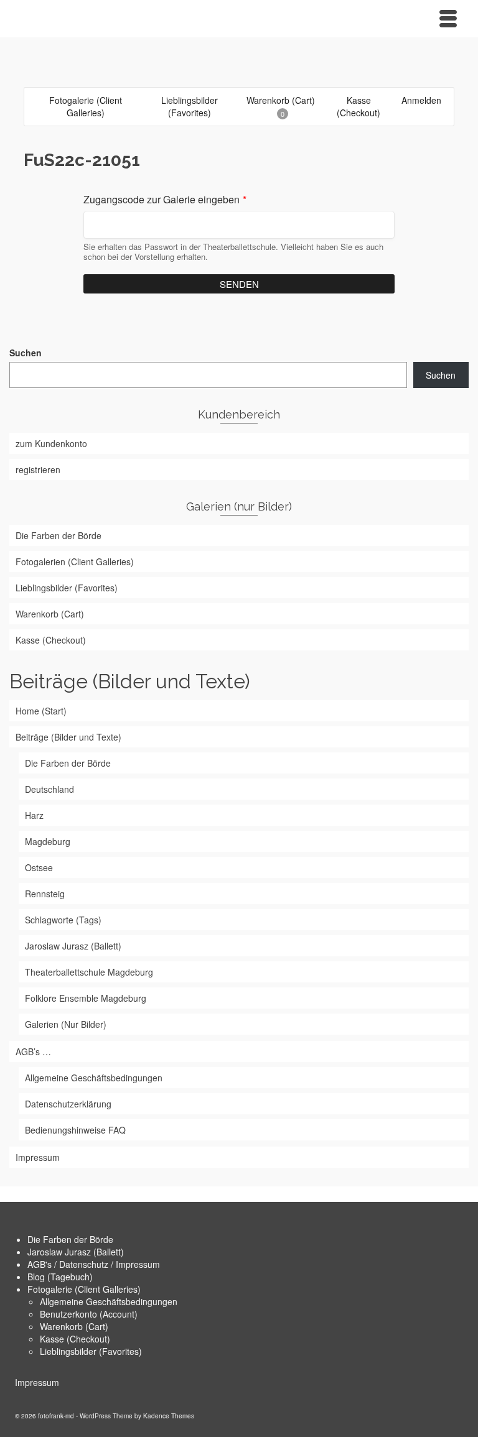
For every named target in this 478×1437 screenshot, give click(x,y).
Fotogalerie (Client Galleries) (84, 1289)
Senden (239, 283)
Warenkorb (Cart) (74, 1326)
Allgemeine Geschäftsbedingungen (108, 1301)
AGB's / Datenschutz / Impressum (93, 1264)
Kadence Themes (168, 1416)
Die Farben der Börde (70, 1239)
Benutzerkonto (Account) (89, 1314)
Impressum (37, 1382)
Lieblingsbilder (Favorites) (91, 1351)
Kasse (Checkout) (75, 1339)
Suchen (25, 352)
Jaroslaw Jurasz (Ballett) (75, 1251)
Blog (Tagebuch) (60, 1276)
